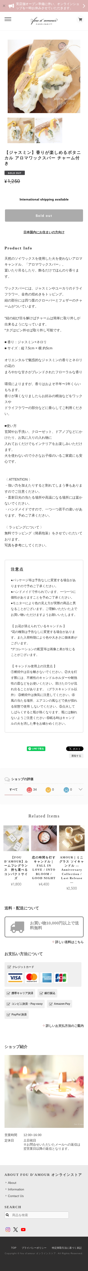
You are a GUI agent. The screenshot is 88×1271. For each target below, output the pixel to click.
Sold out (44, 215)
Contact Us (16, 1196)
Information (16, 1189)
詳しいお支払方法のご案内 (65, 1025)
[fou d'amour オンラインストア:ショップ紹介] (44, 1091)
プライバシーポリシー (34, 1247)
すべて (13, 789)
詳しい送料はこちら (69, 942)
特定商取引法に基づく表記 (67, 1247)
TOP (13, 1247)
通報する (76, 755)
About (12, 1183)
